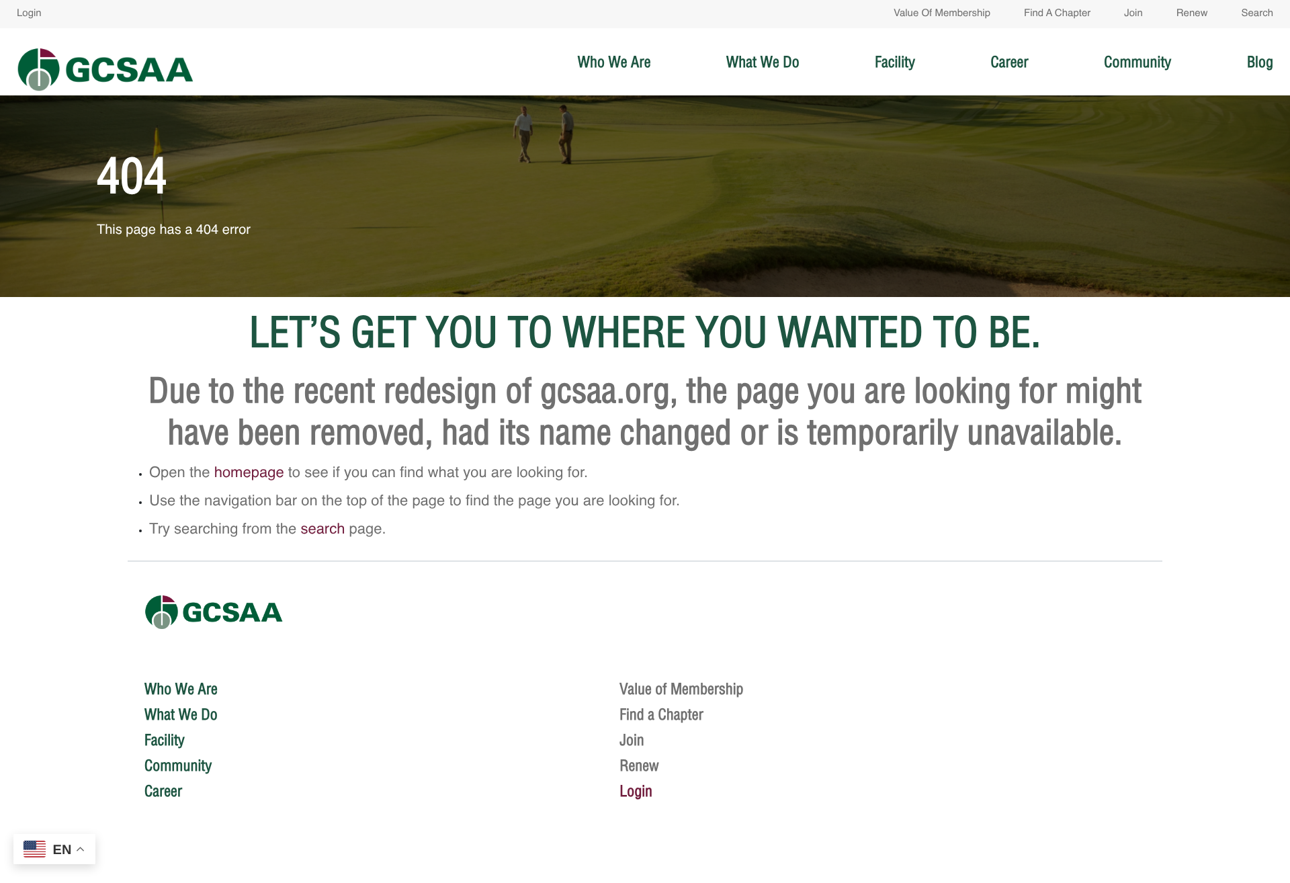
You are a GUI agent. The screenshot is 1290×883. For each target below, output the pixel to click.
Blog (1260, 61)
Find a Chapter (1057, 14)
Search (1257, 14)
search (322, 530)
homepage (249, 473)
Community (1137, 61)
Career (1009, 61)
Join (1133, 14)
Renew (1192, 14)
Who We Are (614, 61)
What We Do (763, 61)
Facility (895, 61)
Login (29, 14)
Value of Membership (942, 14)
